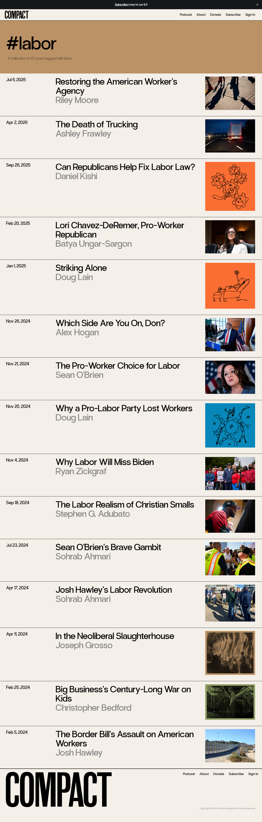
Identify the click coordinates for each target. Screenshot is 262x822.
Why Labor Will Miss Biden (105, 461)
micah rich (251, 805)
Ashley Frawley (83, 133)
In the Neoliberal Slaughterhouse (115, 635)
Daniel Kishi (76, 176)
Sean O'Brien (79, 374)
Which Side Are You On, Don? (110, 323)
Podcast (186, 14)
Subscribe (233, 14)
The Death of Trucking (97, 124)
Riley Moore (77, 100)
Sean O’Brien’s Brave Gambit (108, 547)
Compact (17, 15)
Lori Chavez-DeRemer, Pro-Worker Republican (120, 230)
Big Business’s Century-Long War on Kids (123, 694)
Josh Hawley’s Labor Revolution (114, 589)
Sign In (250, 14)
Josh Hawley (79, 752)
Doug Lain (74, 277)
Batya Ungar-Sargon (94, 243)
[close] (257, 5)
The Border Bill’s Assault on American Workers (125, 739)
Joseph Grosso (84, 645)
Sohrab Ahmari (83, 556)
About (201, 14)
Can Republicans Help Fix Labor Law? (125, 166)
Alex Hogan (77, 332)
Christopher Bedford (93, 707)
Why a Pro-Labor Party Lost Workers (124, 408)
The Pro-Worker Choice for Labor (118, 365)
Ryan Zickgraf (81, 471)
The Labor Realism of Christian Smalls (125, 504)
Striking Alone (81, 267)
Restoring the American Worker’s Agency (116, 86)
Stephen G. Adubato (93, 513)
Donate (215, 14)
